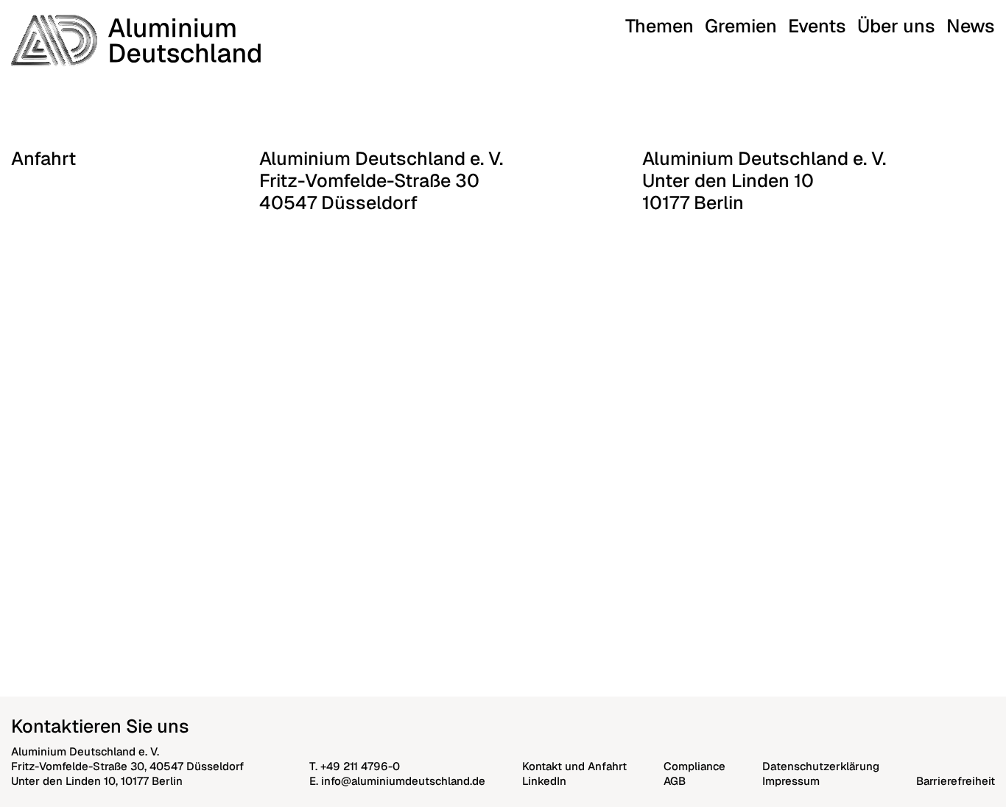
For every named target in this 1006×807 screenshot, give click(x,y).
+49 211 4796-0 (360, 766)
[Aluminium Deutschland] (136, 40)
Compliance (694, 766)
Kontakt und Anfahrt (574, 766)
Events (817, 26)
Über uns (896, 26)
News (970, 26)
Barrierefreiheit (955, 781)
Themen (659, 26)
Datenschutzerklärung (820, 766)
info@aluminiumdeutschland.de (403, 781)
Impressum (791, 781)
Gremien (741, 26)
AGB (675, 781)
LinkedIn (544, 781)
